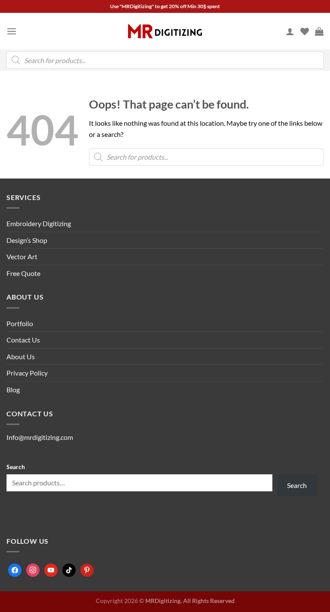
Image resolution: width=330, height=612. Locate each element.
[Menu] (11, 31)
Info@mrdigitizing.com (39, 437)
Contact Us (23, 340)
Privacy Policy (27, 373)
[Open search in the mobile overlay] (165, 60)
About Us (20, 356)
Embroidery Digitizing (38, 223)
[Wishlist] (304, 31)
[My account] (290, 31)
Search (15, 466)
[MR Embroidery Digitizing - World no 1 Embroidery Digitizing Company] (165, 31)
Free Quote (23, 273)
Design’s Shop (26, 240)
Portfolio (19, 323)
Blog (13, 389)
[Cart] (319, 31)
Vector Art (21, 256)
